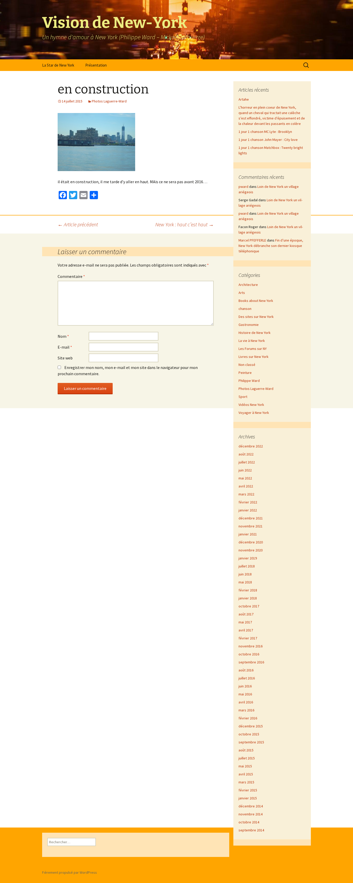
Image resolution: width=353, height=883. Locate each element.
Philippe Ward (249, 380)
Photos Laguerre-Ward (109, 101)
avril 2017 (246, 630)
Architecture (248, 284)
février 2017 (248, 638)
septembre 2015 (251, 742)
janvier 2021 (248, 534)
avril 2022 (246, 486)
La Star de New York (58, 65)
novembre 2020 (251, 550)
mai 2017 (245, 622)
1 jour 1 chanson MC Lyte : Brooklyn (265, 131)
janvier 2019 (248, 558)
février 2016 (248, 718)
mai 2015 (245, 766)
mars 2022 (246, 494)
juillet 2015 (247, 758)
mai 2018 (245, 582)
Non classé (247, 364)
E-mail (65, 347)
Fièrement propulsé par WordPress (69, 872)
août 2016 (246, 670)
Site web (65, 357)
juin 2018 (245, 574)
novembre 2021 (251, 526)
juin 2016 (245, 686)
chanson (245, 308)
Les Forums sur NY (253, 348)
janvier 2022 (248, 510)
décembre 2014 (251, 806)
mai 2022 (245, 478)
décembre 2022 (251, 446)
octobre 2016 (249, 654)
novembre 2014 (251, 814)
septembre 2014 (251, 830)
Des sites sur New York (256, 316)
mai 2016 (245, 694)
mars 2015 (246, 782)
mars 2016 (246, 710)
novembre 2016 (251, 646)
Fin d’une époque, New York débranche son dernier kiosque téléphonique (271, 245)
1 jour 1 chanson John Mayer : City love (268, 139)
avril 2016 (246, 702)
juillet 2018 (247, 566)
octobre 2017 (249, 606)
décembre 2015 (251, 726)
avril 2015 (246, 774)
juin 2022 (245, 470)
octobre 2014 (249, 822)
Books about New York (256, 300)
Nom (63, 336)
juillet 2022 (247, 462)
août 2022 (246, 454)
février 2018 (248, 590)
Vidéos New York (251, 404)
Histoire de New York (255, 332)
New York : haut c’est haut (184, 224)
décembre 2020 (251, 542)
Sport (243, 396)
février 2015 (248, 790)
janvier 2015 (248, 798)
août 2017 (246, 614)
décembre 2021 (251, 518)
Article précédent (78, 224)
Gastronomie (249, 324)
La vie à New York (252, 340)
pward (243, 186)
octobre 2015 (249, 734)
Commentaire (71, 276)
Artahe (244, 99)
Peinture (245, 372)
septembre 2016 (251, 662)
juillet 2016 (247, 678)
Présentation (96, 65)
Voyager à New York (254, 412)
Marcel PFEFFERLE (252, 240)
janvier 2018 (248, 598)
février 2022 (248, 502)
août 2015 (246, 750)
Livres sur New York (253, 356)
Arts (242, 292)
